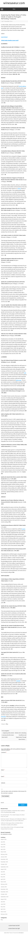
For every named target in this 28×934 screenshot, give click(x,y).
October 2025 (4, 864)
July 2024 (3, 901)
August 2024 (3, 899)
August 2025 (3, 869)
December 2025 (4, 859)
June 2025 (3, 874)
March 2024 (3, 911)
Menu (14, 9)
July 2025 (3, 871)
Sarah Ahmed (4, 37)
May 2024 (3, 906)
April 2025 (3, 879)
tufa (25, 372)
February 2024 (4, 914)
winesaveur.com (14, 3)
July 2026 (3, 841)
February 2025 (4, 884)
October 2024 (4, 894)
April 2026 (3, 849)
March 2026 (3, 851)
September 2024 (4, 896)
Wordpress (21, 932)
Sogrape (18, 680)
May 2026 (3, 846)
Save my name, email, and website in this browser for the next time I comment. (13, 792)
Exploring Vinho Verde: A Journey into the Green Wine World (8, 735)
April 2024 (3, 909)
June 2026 (3, 844)
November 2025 (4, 861)
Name (3, 770)
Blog (7, 724)
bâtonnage (18, 380)
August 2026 (3, 839)
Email (2, 776)
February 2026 (4, 854)
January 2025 (4, 886)
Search (2, 802)
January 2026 (4, 856)
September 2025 (4, 866)
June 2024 (3, 904)
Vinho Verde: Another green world (9, 40)
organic (23, 529)
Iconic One (6, 932)
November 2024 (4, 891)
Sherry (19, 188)
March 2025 (3, 881)
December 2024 (4, 889)
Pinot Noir (3, 716)
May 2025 (3, 876)
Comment (4, 752)
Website (3, 783)
